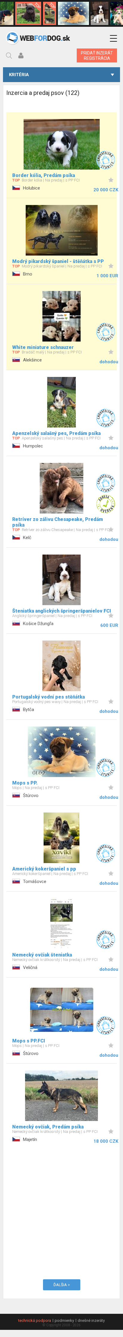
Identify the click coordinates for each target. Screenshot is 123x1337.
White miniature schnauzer (43, 347)
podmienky (64, 1320)
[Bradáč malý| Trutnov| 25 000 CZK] (49, 13)
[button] (113, 38)
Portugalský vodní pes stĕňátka (48, 697)
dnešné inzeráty (91, 1320)
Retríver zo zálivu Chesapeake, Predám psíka (57, 522)
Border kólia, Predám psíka (43, 175)
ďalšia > (61, 1285)
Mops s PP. (25, 783)
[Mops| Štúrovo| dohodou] (73, 13)
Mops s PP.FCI (28, 1041)
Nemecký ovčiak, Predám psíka (48, 1127)
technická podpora (34, 1320)
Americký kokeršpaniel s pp (44, 869)
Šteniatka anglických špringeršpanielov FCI (61, 611)
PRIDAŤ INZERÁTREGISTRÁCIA (97, 56)
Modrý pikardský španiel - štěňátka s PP (58, 261)
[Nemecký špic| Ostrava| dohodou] (28, 13)
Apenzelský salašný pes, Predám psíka (56, 433)
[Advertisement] (61, 1210)
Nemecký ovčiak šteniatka (42, 955)
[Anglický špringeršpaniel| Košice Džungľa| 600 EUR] (99, 13)
